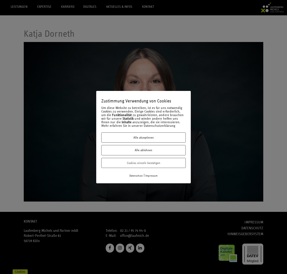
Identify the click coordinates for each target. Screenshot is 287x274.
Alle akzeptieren (143, 137)
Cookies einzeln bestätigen (143, 163)
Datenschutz (136, 175)
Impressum (151, 175)
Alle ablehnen (143, 150)
